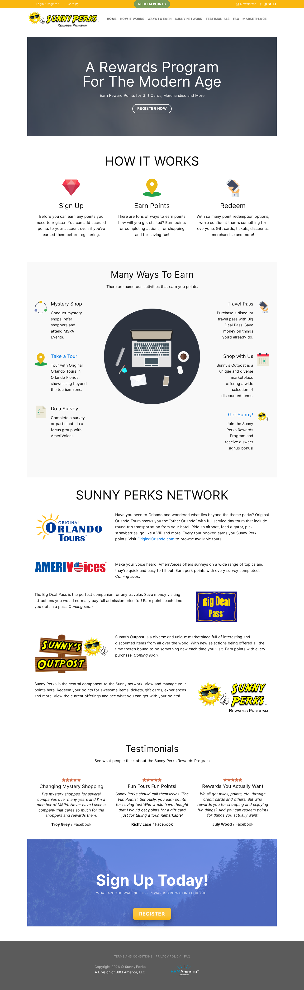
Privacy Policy (168, 956)
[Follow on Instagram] (265, 4)
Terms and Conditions (133, 956)
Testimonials (218, 19)
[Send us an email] (274, 4)
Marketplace (254, 19)
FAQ (236, 19)
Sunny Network (188, 19)
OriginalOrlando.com (156, 539)
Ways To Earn (159, 19)
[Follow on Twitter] (269, 4)
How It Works (132, 19)
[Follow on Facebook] (260, 4)
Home (112, 19)
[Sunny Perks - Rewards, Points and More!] (63, 19)
